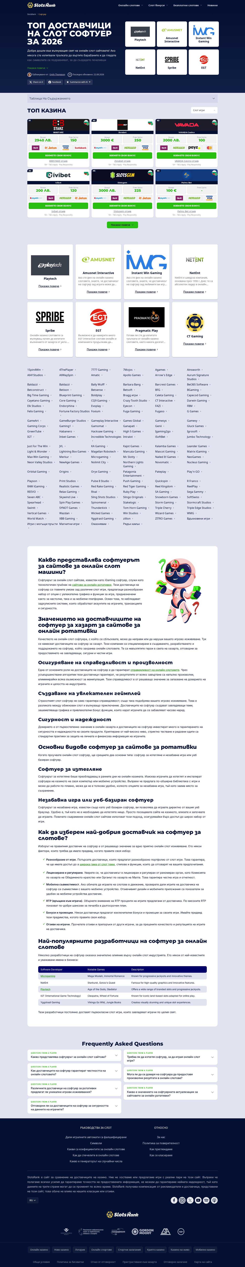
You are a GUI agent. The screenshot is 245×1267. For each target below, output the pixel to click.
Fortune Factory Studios (74, 411)
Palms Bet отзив (186, 211)
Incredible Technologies (106, 437)
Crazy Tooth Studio (135, 400)
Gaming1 (65, 426)
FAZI (158, 406)
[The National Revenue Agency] (66, 1231)
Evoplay (96, 406)
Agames (160, 370)
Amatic (96, 375)
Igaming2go (163, 431)
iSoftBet (160, 437)
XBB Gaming (67, 518)
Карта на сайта (203, 1261)
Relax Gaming (68, 492)
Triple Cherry (163, 508)
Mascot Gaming (165, 451)
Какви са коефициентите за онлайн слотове (96, 1149)
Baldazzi (32, 384)
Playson (32, 481)
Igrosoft (192, 431)
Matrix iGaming (197, 451)
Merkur (64, 457)
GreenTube (34, 431)
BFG (158, 390)
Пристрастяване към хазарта (140, 1261)
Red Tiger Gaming (135, 486)
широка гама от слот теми (97, 864)
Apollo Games (132, 375)
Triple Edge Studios (199, 508)
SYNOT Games (68, 508)
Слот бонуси (156, 5)
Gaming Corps (36, 426)
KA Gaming (98, 446)
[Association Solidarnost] (117, 1231)
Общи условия (41, 1261)
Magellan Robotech (103, 451)
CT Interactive (164, 400)
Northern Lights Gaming (133, 464)
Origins (64, 471)
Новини (212, 5)
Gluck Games (195, 426)
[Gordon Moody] (143, 1231)
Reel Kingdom (164, 486)
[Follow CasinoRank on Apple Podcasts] (214, 1200)
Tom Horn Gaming (135, 508)
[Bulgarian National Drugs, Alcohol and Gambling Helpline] (91, 1231)
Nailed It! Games (166, 457)
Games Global (132, 421)
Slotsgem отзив (122, 211)
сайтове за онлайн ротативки (91, 584)
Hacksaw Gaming (102, 431)
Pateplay (161, 471)
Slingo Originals (133, 497)
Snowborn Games (167, 497)
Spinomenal (99, 502)
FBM (190, 406)
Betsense (97, 390)
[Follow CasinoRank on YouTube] (198, 1200)
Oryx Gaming (100, 471)
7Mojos (128, 370)
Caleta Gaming (164, 395)
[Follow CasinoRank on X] (190, 1200)
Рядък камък (131, 524)
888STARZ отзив (58, 161)
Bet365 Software (198, 384)
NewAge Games (69, 462)
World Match (35, 518)
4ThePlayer (66, 370)
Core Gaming (68, 400)
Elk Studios (34, 406)
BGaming (193, 390)
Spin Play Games (70, 502)
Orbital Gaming (37, 471)
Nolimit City (98, 462)
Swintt (31, 508)
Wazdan (64, 513)
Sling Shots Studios (103, 497)
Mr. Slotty (129, 457)
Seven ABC (34, 497)
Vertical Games (37, 513)
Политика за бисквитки (70, 1261)
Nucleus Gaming (198, 462)
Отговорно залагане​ (175, 1261)
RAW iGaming (36, 486)
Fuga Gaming (132, 411)
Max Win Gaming (38, 457)
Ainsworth (194, 370)
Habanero (66, 431)
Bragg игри (130, 395)
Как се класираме (161, 1155)
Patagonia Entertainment (132, 473)
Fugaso (160, 411)
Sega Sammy (195, 492)
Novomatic (162, 462)
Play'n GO (193, 471)
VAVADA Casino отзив (187, 161)
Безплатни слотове (186, 5)
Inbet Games (67, 437)
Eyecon (128, 406)
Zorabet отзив (122, 161)
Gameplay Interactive (105, 421)
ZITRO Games (164, 518)
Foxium (96, 411)
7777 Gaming (100, 370)
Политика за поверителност (161, 1143)
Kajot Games (131, 446)
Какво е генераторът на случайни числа (96, 1161)
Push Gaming (132, 481)
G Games (193, 411)
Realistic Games (69, 486)
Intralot (128, 437)
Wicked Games (101, 513)
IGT (29, 437)
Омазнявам (99, 524)
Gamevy (192, 421)
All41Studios (35, 375)
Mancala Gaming (134, 451)
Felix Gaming (35, 411)
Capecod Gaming (198, 395)
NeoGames (194, 457)
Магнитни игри (69, 524)
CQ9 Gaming (99, 400)
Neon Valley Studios (40, 462)
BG (31, 1200)
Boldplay (97, 395)
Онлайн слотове (129, 5)
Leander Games (197, 446)
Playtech (45, 989)
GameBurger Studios (73, 421)
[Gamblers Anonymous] (165, 1231)
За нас (161, 1137)
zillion (127, 518)
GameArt (33, 421)
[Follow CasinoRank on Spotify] (206, 1200)
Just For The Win (37, 446)
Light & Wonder (37, 451)
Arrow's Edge (164, 375)
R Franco (193, 481)
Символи (96, 1143)
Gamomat (98, 426)
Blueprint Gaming (70, 395)
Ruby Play (129, 492)
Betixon (64, 390)
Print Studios (67, 481)
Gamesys (161, 421)
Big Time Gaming (38, 395)
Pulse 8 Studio (100, 481)
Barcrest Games (165, 384)
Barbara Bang (132, 384)
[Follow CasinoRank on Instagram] (182, 1200)
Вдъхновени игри (199, 518)
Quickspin (162, 481)
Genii (158, 426)
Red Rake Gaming (102, 486)
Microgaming (100, 457)
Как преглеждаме (161, 1149)
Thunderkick (99, 508)
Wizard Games (164, 513)
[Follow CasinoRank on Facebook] (174, 1200)
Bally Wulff (98, 384)
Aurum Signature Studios (198, 377)
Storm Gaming (164, 502)
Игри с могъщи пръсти (42, 524)
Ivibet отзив (58, 211)
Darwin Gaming (197, 400)
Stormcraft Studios (199, 502)
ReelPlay (192, 486)
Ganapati (129, 426)
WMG (191, 513)
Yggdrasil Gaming (102, 518)
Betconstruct (35, 390)
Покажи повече (120, 224)
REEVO (32, 492)
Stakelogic (130, 502)
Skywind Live (67, 497)
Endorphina (67, 406)
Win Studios (131, 513)
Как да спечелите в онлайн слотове (96, 1155)
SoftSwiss (193, 497)
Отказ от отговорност (103, 1261)
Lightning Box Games (73, 451)
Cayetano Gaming (39, 400)
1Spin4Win (34, 370)
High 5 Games (132, 431)
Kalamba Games (165, 446)
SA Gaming (162, 492)
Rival (94, 492)
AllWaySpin (66, 375)
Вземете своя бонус (58, 155)
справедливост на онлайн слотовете (155, 670)
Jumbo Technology (199, 437)
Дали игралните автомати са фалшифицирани (96, 1137)
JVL (61, 446)
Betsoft (128, 390)
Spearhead (34, 502)
